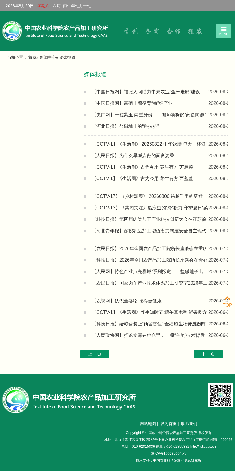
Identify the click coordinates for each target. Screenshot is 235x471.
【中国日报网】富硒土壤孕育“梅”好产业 (132, 103)
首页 (32, 57)
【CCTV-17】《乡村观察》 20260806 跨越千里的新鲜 (147, 196)
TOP (227, 305)
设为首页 (168, 423)
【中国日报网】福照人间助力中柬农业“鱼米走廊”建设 (146, 91)
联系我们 (189, 423)
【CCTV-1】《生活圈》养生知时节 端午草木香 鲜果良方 (149, 312)
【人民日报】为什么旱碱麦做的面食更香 (133, 155)
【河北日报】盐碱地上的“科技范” (125, 126)
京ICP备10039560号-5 (168, 453)
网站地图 (148, 423)
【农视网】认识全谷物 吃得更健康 (127, 300)
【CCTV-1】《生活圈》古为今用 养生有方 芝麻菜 (142, 167)
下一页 (208, 354)
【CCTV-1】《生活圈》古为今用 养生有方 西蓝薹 (142, 178)
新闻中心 (48, 57)
